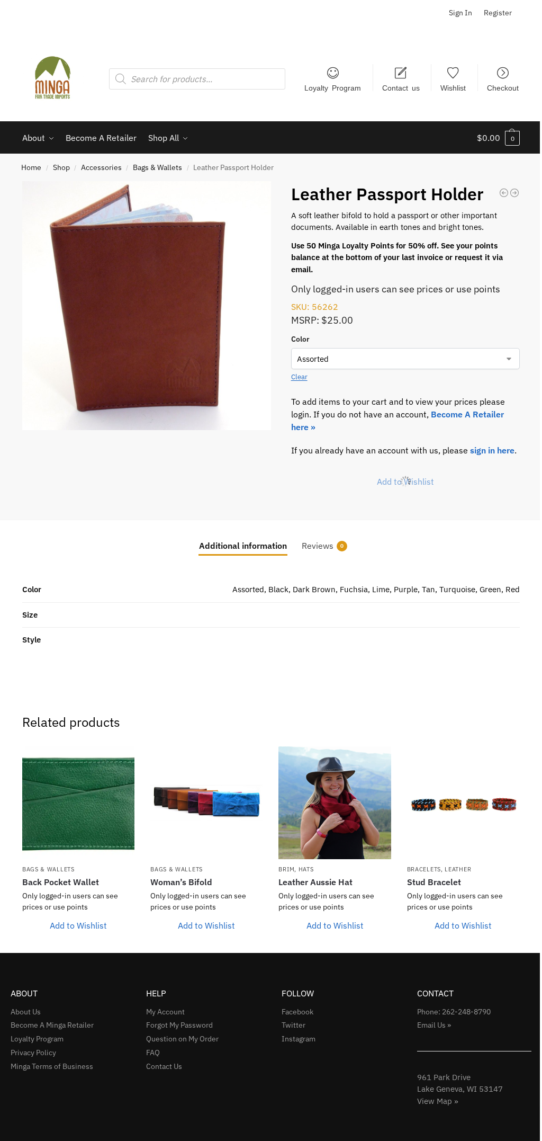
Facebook (297, 1012)
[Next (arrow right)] (523, 570)
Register (498, 12)
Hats (306, 869)
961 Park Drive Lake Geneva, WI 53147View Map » (460, 1089)
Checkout (503, 87)
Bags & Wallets (157, 167)
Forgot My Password (179, 1025)
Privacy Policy (33, 1052)
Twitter (293, 1025)
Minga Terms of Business (52, 1066)
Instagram (298, 1039)
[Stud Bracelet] (463, 802)
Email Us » (434, 1025)
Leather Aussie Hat (315, 882)
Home (31, 167)
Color (300, 339)
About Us (26, 1012)
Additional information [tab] (243, 545)
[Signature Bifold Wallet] (504, 193)
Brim (286, 869)
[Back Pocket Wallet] (78, 802)
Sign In (460, 12)
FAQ (153, 1052)
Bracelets (424, 869)
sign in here (492, 450)
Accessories (101, 167)
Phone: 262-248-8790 (454, 1012)
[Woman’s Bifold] (206, 802)
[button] (498, 138)
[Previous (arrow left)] (18, 570)
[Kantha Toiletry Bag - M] (514, 193)
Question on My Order (182, 1039)
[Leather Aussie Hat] (334, 802)
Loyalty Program (332, 87)
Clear (299, 376)
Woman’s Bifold (181, 882)
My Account (165, 1012)
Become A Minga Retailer (52, 1025)
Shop (61, 167)
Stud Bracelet (434, 882)
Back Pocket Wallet (60, 882)
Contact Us (164, 1066)
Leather (458, 869)
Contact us (401, 87)
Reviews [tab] (323, 545)
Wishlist (453, 87)
